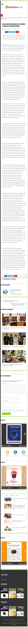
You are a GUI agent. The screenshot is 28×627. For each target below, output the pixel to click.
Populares (7, 495)
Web (3, 405)
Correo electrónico (6, 400)
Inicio (3, 17)
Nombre (4, 396)
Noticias (6, 17)
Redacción (5, 28)
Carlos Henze (4, 623)
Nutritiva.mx (7, 279)
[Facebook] (12, 621)
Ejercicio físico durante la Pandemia (19, 527)
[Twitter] (13, 621)
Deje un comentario (7, 29)
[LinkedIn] (15, 621)
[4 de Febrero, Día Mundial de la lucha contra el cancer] (7, 521)
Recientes (12, 495)
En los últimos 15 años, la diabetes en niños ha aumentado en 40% (17, 303)
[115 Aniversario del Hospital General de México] (7, 499)
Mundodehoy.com (20, 619)
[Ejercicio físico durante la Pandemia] (7, 528)
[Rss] (10, 621)
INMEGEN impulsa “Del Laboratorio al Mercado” (13, 346)
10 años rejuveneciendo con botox (19, 514)
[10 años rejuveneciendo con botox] (7, 515)
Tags (17, 495)
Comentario (4, 383)
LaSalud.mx (7, 619)
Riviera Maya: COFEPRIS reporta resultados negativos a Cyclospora (12, 365)
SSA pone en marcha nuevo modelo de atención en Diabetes (11, 300)
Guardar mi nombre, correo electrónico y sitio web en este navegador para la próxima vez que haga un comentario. (14, 410)
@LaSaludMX (4, 575)
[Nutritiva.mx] (14, 6)
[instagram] (16, 621)
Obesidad (14, 279)
